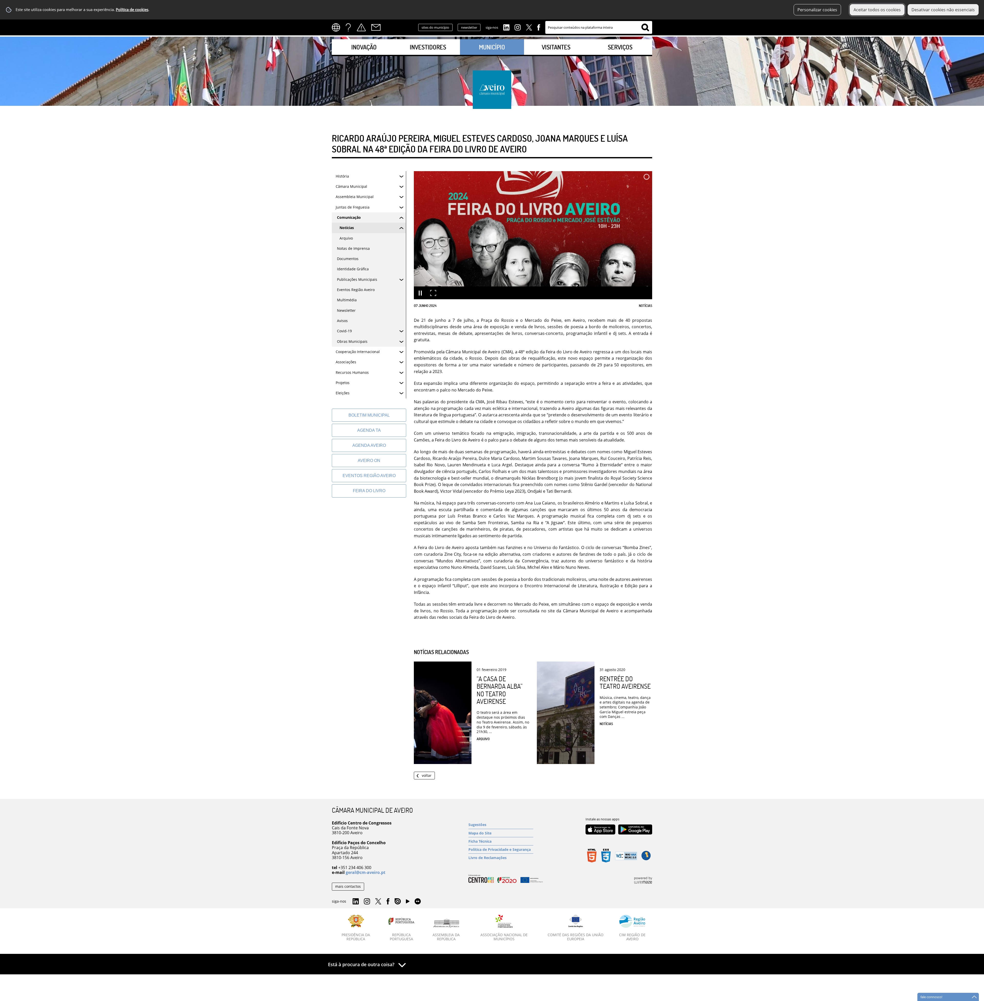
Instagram (518, 26)
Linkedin (506, 26)
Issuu (398, 901)
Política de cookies (132, 9)
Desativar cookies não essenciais (943, 10)
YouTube (407, 902)
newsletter (469, 27)
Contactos (376, 27)
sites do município (435, 27)
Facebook (538, 26)
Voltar (427, 775)
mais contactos (348, 886)
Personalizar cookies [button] (817, 10)
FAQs (348, 27)
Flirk (418, 901)
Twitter (529, 26)
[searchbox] (598, 27)
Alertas (361, 27)
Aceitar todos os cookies (877, 10)
